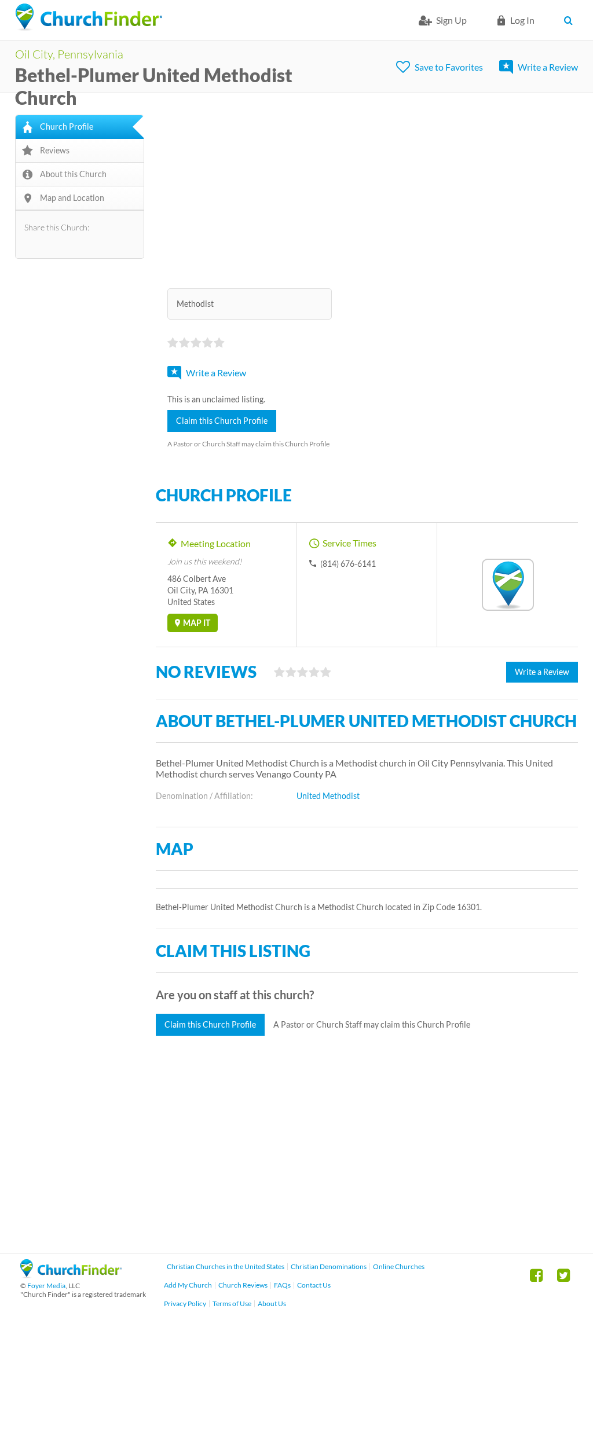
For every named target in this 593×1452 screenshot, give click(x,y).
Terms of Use (232, 1303)
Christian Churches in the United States (225, 1266)
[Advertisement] (367, 196)
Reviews (54, 150)
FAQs (282, 1285)
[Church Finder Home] (71, 1274)
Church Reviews (243, 1285)
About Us (272, 1303)
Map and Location (72, 198)
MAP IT (196, 623)
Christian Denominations (329, 1266)
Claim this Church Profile (222, 421)
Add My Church (188, 1285)
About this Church (73, 174)
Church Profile (66, 126)
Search (570, 20)
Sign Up (451, 19)
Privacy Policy (185, 1303)
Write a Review (548, 66)
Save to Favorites (449, 66)
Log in (522, 19)
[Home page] (88, 17)
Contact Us (314, 1285)
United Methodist (328, 796)
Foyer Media (46, 1285)
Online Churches (398, 1266)
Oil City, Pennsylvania (69, 54)
